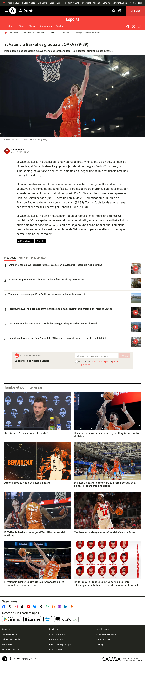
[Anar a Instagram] (17, 606)
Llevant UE (42, 32)
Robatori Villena (71, 3)
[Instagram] (139, 26)
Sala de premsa (103, 629)
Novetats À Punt (119, 3)
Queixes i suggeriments (106, 634)
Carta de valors (103, 639)
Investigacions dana (91, 3)
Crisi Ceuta (42, 3)
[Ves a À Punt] (21, 10)
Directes (135, 10)
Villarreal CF (15, 32)
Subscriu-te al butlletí (11, 639)
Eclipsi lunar (55, 3)
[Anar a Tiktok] (23, 606)
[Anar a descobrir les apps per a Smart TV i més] (66, 619)
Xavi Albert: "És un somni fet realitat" (26, 433)
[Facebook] (127, 26)
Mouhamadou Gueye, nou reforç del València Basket (105, 532)
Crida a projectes (56, 639)
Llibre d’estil (7, 644)
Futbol (9, 26)
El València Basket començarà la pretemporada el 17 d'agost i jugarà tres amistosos (105, 484)
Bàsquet (32, 26)
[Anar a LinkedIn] (66, 606)
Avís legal (100, 644)
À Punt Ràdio (136, 3)
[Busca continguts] (113, 11)
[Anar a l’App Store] (32, 619)
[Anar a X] (10, 606)
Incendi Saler (13, 3)
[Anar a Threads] (42, 606)
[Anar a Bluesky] (35, 606)
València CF (29, 32)
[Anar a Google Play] (11, 619)
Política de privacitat (11, 649)
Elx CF (53, 32)
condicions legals (100, 361)
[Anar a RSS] (72, 606)
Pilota (21, 26)
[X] (133, 26)
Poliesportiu (46, 26)
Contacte (6, 629)
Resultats (60, 26)
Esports (72, 19)
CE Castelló (63, 32)
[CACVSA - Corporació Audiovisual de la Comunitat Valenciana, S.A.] (122, 658)
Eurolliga (41, 241)
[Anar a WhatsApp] (48, 606)
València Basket (92, 32)
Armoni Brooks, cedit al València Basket (27, 482)
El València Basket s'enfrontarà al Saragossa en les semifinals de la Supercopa (34, 583)
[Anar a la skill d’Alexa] (47, 619)
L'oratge (106, 3)
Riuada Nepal (28, 3)
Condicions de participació (61, 644)
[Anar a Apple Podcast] (60, 606)
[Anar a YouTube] (29, 606)
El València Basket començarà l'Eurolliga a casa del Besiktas (34, 534)
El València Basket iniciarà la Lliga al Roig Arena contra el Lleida (107, 434)
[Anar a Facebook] (4, 606)
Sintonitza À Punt (9, 634)
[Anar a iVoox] (54, 606)
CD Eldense (77, 32)
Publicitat (53, 629)
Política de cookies (57, 649)
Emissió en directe (57, 634)
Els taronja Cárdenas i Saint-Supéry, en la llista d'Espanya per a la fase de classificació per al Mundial (106, 583)
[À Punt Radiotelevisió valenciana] (17, 658)
